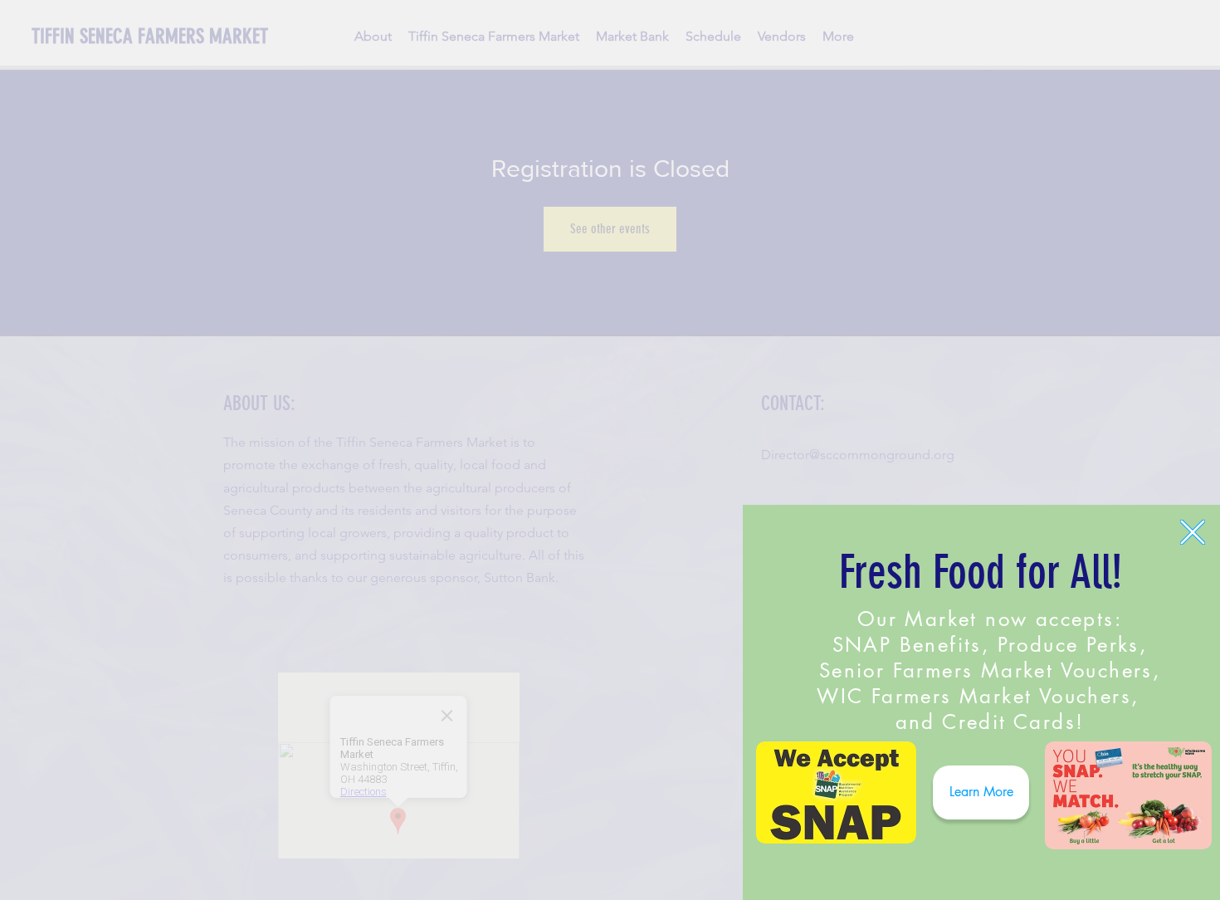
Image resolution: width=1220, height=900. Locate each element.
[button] (1192, 532)
